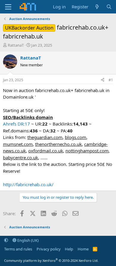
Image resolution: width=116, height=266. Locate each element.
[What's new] (97, 7)
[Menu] (8, 7)
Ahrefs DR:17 (16, 124)
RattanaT (16, 45)
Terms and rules (18, 249)
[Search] (109, 7)
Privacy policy (49, 249)
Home (83, 249)
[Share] (102, 80)
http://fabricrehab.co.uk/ (28, 184)
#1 (111, 79)
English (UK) (27, 240)
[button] (6, 240)
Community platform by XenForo (51, 260)
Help (69, 249)
